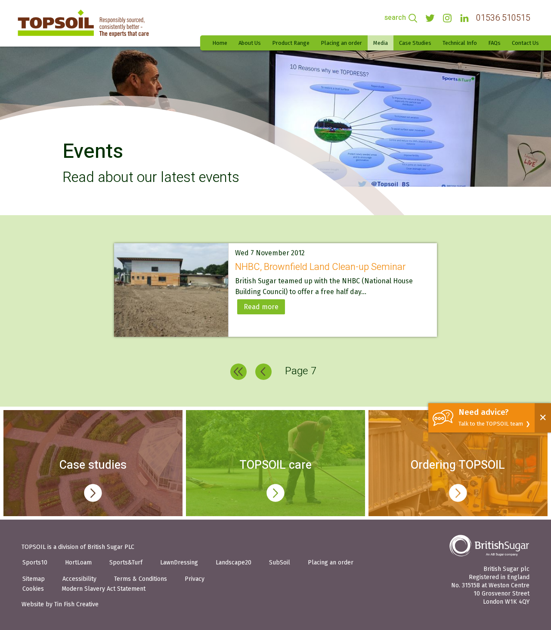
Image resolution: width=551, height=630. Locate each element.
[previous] (263, 371)
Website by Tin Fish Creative (60, 604)
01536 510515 (503, 18)
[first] (238, 371)
